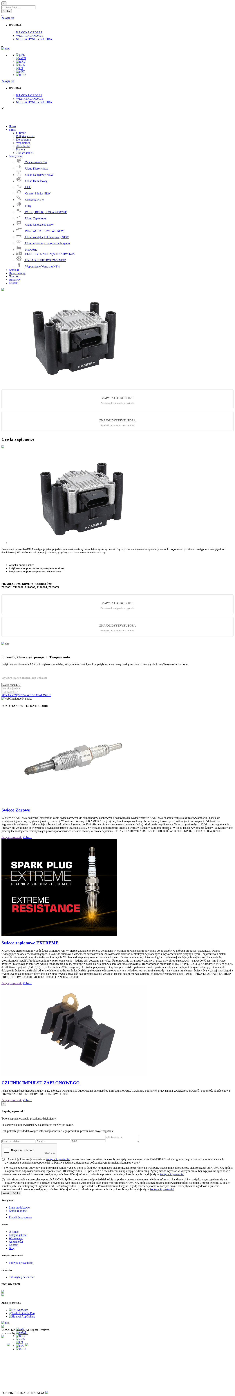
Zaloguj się (7, 17)
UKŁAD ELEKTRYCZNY (45, 260)
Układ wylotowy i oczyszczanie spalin (47, 243)
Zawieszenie (35, 162)
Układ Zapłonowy (35, 218)
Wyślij (6, 1193)
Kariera (20, 149)
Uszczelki (34, 199)
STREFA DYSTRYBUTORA (34, 39)
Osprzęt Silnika (37, 193)
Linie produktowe (19, 1207)
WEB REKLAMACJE (29, 35)
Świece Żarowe (15, 810)
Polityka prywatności (21, 1262)
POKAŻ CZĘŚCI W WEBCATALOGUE (26, 695)
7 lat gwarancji (24, 152)
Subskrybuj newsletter (22, 1277)
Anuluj (16, 1193)
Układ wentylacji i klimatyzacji (46, 237)
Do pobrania (23, 139)
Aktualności (23, 146)
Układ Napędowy (38, 174)
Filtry (27, 206)
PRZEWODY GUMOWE (44, 230)
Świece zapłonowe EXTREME (30, 942)
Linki (27, 187)
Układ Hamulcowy (35, 181)
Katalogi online (18, 1210)
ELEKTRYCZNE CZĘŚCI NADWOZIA (49, 254)
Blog (12, 1248)
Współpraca (23, 142)
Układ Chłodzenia (39, 224)
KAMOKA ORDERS (29, 32)
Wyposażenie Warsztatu (42, 266)
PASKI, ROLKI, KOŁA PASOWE (45, 212)
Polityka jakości (25, 136)
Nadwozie (30, 249)
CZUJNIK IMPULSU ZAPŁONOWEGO (40, 1082)
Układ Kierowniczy (36, 168)
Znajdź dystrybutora (20, 1217)
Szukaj (6, 11)
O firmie (21, 132)
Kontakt (13, 1244)
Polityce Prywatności (58, 1159)
